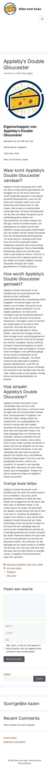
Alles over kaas (30, 9)
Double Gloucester (22, 229)
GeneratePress (24, 763)
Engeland (21, 564)
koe (34, 564)
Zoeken (7, 674)
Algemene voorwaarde (14, 742)
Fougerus (11, 572)
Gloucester (26, 187)
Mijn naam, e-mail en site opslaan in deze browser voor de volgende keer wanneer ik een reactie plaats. (23, 648)
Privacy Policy (10, 738)
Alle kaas (11, 564)
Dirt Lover (11, 575)
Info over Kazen (14, 568)
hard (29, 564)
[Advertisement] (24, 38)
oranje (40, 564)
